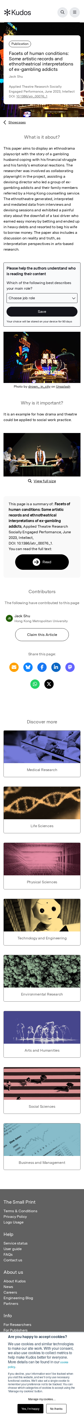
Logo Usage (14, 1222)
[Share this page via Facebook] (42, 667)
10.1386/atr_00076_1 (31, 96)
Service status (16, 1243)
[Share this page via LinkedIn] (56, 667)
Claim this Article (42, 634)
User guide (13, 1249)
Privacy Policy (15, 1216)
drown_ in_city (39, 386)
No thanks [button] (56, 1409)
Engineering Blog (18, 1298)
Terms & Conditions (20, 1211)
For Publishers (16, 1330)
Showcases (17, 122)
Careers (10, 1292)
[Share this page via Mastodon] (70, 667)
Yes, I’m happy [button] (30, 1409)
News (8, 1286)
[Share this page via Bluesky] (28, 667)
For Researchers (17, 1324)
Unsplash (63, 386)
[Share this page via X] (49, 684)
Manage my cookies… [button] (42, 1399)
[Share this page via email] (14, 667)
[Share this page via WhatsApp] (35, 684)
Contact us (13, 1260)
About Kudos (15, 1281)
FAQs (8, 1254)
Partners (11, 1303)
